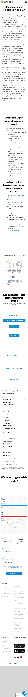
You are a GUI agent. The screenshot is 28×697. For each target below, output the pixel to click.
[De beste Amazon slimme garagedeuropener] (14, 348)
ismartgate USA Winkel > (14, 355)
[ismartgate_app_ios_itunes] (19, 651)
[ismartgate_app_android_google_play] (19, 646)
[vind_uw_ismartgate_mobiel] (14, 484)
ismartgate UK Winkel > (14, 379)
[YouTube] (21, 657)
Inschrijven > (18, 641)
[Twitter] (18, 657)
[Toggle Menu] (26, 2)
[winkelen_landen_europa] (14, 329)
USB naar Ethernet (6, 463)
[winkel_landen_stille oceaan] (14, 338)
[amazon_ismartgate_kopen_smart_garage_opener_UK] (14, 372)
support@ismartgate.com (15, 567)
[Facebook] (15, 657)
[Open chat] (24, 693)
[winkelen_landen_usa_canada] (14, 322)
